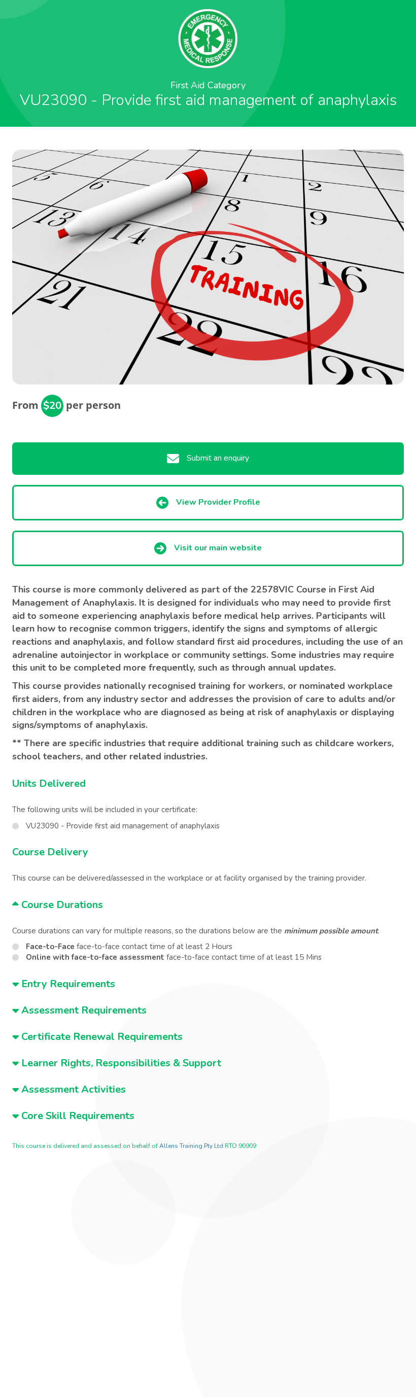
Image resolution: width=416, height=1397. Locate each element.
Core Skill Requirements (76, 1116)
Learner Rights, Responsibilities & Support (120, 1063)
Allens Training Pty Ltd (191, 1146)
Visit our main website (218, 547)
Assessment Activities (72, 1089)
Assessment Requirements (83, 1010)
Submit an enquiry (218, 458)
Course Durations (61, 905)
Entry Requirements (67, 984)
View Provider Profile (218, 502)
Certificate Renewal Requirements (101, 1036)
